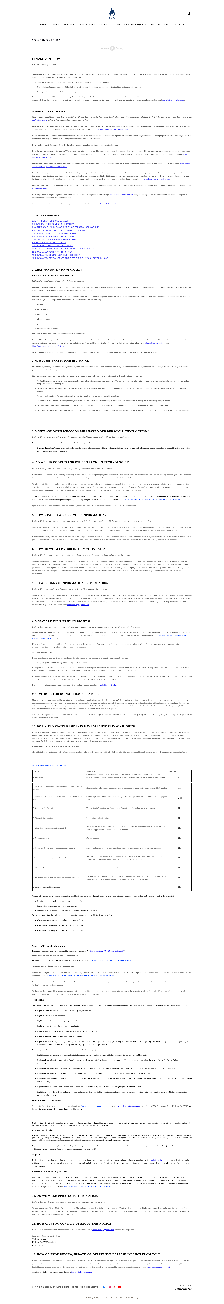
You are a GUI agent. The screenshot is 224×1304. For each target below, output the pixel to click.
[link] (112, 13)
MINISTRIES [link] (87, 24)
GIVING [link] (115, 24)
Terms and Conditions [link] (112, 1297)
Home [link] (43, 24)
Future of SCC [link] (161, 24)
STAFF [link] (103, 24)
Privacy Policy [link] (92, 1297)
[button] (189, 13)
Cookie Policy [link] (131, 1297)
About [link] (55, 24)
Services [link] (70, 24)
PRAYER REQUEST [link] (135, 24)
